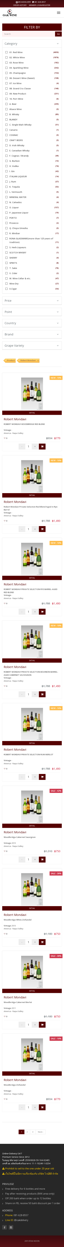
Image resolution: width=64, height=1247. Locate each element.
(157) (56, 207)
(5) (57, 119)
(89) (57, 114)
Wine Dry (14, 283)
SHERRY (13, 257)
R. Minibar (14, 233)
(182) (56, 62)
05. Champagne (17, 73)
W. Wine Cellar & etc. (20, 278)
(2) (57, 223)
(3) (57, 109)
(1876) (56, 57)
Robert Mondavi (15, 419)
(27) (57, 283)
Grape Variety (14, 346)
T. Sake (13, 268)
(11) (57, 242)
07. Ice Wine (15, 83)
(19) (57, 212)
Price (8, 301)
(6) (57, 99)
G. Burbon (14, 160)
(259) (56, 104)
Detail (32, 413)
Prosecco (13, 223)
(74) (57, 166)
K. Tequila (14, 186)
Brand (9, 334)
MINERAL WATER (17, 197)
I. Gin (12, 171)
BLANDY (13, 119)
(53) (57, 187)
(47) (57, 278)
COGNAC (13, 135)
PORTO (13, 217)
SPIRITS (13, 262)
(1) (57, 130)
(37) (57, 181)
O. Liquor (14, 207)
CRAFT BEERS (16, 140)
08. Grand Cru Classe (20, 88)
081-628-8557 (40, 2)
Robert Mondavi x (30, 360)
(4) (57, 83)
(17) (57, 233)
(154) (56, 73)
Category (11, 44)
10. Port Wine (16, 98)
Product (11, 360)
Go (58, 34)
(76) (57, 268)
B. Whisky (14, 114)
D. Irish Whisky (16, 145)
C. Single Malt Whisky (20, 124)
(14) (57, 176)
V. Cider (13, 273)
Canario (13, 129)
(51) (57, 124)
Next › (40, 1132)
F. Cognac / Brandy (19, 155)
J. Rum (12, 181)
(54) (57, 289)
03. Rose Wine (16, 62)
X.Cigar (13, 288)
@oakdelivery (25, 2)
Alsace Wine (15, 109)
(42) (57, 171)
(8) (57, 263)
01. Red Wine (15, 52)
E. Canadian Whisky (19, 150)
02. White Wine (17, 57)
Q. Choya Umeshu (18, 228)
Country (10, 323)
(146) (56, 88)
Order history (20, 5)
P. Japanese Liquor (18, 212)
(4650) (56, 52)
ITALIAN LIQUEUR (18, 176)
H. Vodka (14, 166)
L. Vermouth (15, 192)
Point (8, 312)
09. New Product (17, 93)
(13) (57, 161)
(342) (56, 68)
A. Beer (13, 104)
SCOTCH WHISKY (17, 252)
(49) (57, 155)
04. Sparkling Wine (18, 67)
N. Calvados (15, 202)
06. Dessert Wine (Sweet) (22, 78)
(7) (57, 218)
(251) (56, 93)
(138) (56, 78)
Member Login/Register (39, 5)
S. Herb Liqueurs (17, 247)
